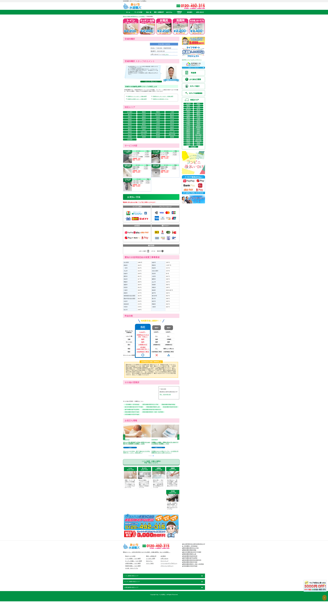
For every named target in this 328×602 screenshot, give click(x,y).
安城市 (130, 119)
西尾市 (144, 119)
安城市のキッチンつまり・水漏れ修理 (163, 96)
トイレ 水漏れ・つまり (127, 151)
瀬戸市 (130, 114)
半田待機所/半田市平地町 (132, 414)
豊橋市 (144, 112)
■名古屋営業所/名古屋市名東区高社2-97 (193, 544)
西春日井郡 (172, 134)
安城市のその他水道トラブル (160, 99)
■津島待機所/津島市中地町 (189, 562)
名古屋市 (129, 112)
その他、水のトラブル (131, 568)
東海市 (144, 124)
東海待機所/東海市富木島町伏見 (152, 409)
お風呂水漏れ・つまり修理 (133, 563)
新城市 (130, 124)
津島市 (130, 117)
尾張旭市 (143, 127)
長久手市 (143, 134)
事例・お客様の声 (151, 556)
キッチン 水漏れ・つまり (156, 151)
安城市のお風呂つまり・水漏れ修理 (137, 99)
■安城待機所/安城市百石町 (189, 556)
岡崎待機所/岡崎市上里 (153, 407)
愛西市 (172, 129)
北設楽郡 (129, 139)
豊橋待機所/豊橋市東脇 (168, 404)
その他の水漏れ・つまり (128, 180)
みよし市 (172, 132)
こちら (167, 54)
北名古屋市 (144, 132)
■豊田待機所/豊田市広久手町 (190, 548)
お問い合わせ (164, 558)
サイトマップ (164, 561)
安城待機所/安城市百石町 (170, 407)
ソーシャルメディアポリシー (169, 563)
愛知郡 (158, 134)
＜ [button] (124, 437)
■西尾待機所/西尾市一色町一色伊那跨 (193, 564)
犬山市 (172, 119)
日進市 (144, 129)
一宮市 (172, 112)
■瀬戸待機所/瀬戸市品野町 (189, 558)
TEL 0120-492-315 (165, 394)
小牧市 (158, 122)
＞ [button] (178, 437)
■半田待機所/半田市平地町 (189, 566)
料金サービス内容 (130, 556)
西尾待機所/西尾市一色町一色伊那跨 (153, 412)
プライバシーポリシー (167, 566)
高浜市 (158, 127)
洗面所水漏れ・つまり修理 (133, 566)
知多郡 (158, 137)
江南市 (144, 122)
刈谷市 (158, 117)
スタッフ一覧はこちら (151, 81)
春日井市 (157, 114)
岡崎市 (158, 112)
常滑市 (130, 122)
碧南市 (144, 117)
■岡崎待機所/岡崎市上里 (189, 554)
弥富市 (158, 132)
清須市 (130, 132)
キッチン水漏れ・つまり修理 (133, 561)
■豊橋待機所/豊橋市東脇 (189, 550)
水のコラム (149, 561)
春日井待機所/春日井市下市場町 (134, 407)
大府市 (158, 124)
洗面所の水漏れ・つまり (156, 166)
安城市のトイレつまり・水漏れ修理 (137, 96)
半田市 (144, 114)
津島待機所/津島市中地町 (132, 412)
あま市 (130, 134)
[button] (150, 455)
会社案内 (163, 556)
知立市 (130, 127)
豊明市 (130, 129)
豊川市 (172, 114)
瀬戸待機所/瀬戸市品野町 (132, 409)
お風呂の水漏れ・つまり (128, 166)
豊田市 (172, 117)
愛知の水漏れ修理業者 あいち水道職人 (134, 16)
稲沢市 (172, 122)
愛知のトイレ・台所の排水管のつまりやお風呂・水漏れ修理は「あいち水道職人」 (146, 552)
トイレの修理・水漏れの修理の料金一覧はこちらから (151, 461)
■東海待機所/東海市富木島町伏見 (191, 560)
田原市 (158, 129)
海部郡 (144, 137)
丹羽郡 (130, 137)
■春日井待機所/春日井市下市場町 (191, 552)
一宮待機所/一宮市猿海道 (132, 404)
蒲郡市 (158, 119)
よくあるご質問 (150, 558)
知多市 (172, 124)
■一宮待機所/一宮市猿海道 (189, 546)
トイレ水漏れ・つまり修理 (133, 558)
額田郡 (172, 137)
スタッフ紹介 (150, 563)
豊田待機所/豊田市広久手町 (150, 404)
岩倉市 (172, 127)
